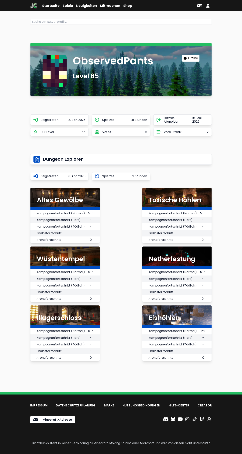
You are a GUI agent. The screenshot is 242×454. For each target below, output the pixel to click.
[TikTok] (194, 420)
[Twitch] (202, 420)
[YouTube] (180, 420)
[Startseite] (33, 6)
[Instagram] (187, 420)
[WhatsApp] (209, 420)
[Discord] (166, 420)
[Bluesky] (173, 420)
